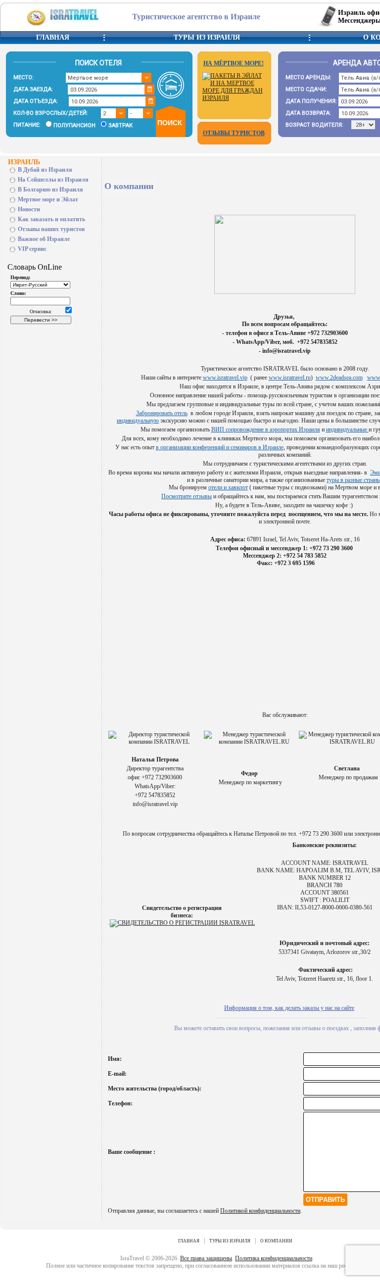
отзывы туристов (234, 133)
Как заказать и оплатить (51, 219)
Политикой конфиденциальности (260, 1210)
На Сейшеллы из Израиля (53, 179)
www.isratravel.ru (290, 377)
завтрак (120, 125)
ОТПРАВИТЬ (325, 1199)
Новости (29, 209)
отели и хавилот (228, 487)
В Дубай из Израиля (45, 169)
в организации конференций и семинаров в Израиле (220, 447)
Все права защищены (206, 1258)
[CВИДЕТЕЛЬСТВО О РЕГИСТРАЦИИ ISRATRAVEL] (182, 922)
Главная (52, 37)
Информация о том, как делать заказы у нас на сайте (289, 1007)
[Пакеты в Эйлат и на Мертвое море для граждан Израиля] (234, 98)
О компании (276, 1240)
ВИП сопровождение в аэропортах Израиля (265, 429)
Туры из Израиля (207, 37)
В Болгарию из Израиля (50, 189)
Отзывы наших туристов (51, 229)
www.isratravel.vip (225, 377)
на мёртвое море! (233, 63)
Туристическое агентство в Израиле (196, 16)
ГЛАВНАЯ (188, 1240)
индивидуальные (347, 429)
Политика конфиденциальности (273, 1258)
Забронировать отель (162, 413)
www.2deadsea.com (339, 377)
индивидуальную (138, 420)
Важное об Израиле (44, 239)
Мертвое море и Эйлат (48, 199)
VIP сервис (32, 248)
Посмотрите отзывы (186, 496)
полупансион (74, 125)
